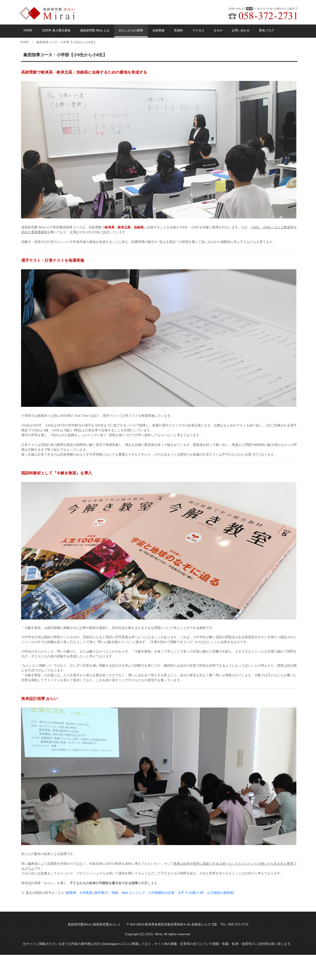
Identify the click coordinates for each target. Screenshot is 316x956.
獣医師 (71, 893)
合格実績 (158, 30)
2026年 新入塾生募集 (56, 30)
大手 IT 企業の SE (191, 893)
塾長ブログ (266, 30)
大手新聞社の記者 (161, 893)
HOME (28, 30)
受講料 (178, 30)
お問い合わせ (241, 30)
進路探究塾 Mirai (50, 13)
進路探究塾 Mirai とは (94, 30)
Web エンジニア (133, 893)
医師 (115, 893)
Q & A (218, 30)
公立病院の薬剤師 (220, 893)
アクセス (198, 30)
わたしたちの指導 (131, 30)
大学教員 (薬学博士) (93, 893)
